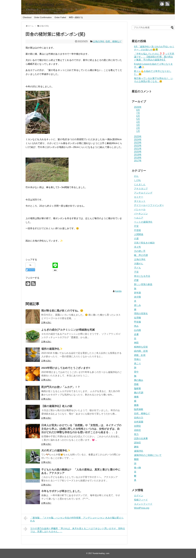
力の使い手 (139, 251)
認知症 (137, 442)
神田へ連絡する (76, 17)
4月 (138, 122)
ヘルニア (138, 218)
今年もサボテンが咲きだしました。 (62, 491)
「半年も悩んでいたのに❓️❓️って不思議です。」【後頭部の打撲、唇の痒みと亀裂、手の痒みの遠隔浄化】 (154, 57)
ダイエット (139, 201)
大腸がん (138, 263)
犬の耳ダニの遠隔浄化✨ (55, 450)
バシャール (139, 209)
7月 (138, 113)
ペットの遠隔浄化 (143, 222)
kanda (118, 291)
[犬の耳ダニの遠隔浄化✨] (33, 456)
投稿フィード (141, 500)
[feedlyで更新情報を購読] (162, 3)
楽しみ (137, 305)
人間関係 (138, 234)
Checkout (27, 17)
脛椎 (136, 384)
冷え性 (137, 247)
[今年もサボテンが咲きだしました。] (33, 497)
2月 (138, 128)
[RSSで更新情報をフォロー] (167, 3)
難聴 (136, 459)
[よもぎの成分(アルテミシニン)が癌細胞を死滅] (33, 335)
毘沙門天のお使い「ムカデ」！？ (60, 387)
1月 (138, 131)
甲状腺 (137, 322)
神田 (136, 342)
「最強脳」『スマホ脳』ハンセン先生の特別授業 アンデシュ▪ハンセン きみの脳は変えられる (77, 519)
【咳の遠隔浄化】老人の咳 (56, 406)
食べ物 (137, 467)
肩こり (137, 363)
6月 (138, 116)
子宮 (136, 272)
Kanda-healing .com (45, 4)
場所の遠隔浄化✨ (52, 348)
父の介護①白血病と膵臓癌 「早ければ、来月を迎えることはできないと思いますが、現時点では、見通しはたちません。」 (77, 530)
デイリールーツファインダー (149, 205)
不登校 (137, 230)
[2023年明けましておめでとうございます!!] (33, 374)
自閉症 (137, 426)
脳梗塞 (137, 388)
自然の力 (138, 417)
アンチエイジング (143, 193)
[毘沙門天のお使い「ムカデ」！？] (33, 393)
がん (136, 176)
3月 (138, 125)
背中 (136, 372)
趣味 (136, 447)
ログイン (138, 495)
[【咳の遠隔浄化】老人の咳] (33, 412)
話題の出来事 (141, 438)
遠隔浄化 (138, 451)
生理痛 (137, 317)
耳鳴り (137, 359)
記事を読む (46, 322)
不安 (136, 226)
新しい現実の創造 (143, 284)
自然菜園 (138, 422)
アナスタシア (141, 188)
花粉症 (137, 430)
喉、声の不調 (141, 255)
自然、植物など (113, 41)
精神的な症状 (141, 347)
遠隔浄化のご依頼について (148, 455)
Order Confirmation (43, 17)
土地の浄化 (98, 41)
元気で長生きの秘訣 (144, 243)
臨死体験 (138, 409)
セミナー (138, 197)
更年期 (137, 292)
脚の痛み (138, 380)
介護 (136, 238)
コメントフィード (143, 504)
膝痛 (136, 405)
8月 (138, 110)
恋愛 (136, 280)
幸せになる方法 (142, 276)
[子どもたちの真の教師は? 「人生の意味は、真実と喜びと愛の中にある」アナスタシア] (33, 475)
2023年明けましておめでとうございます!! (65, 367)
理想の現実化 (141, 313)
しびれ (137, 180)
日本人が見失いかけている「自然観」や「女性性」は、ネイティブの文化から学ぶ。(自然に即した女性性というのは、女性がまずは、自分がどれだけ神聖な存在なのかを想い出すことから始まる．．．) (81, 429)
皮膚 (136, 334)
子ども (137, 268)
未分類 (137, 297)
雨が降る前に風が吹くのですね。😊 (62, 310)
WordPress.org (141, 508)
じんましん (139, 184)
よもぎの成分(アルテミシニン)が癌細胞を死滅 (68, 329)
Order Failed (60, 17)
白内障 (137, 330)
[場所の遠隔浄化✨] (33, 354)
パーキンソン (141, 213)
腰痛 (136, 397)
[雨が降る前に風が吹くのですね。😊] (33, 316)
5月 (138, 119)
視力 (136, 434)
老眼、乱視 (139, 355)
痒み (136, 326)
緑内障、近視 (141, 351)
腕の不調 (138, 392)
